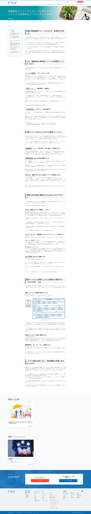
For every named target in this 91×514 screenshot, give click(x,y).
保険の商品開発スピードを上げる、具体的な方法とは (15, 34)
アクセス (71, 1)
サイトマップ (25, 512)
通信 (43, 497)
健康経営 (78, 494)
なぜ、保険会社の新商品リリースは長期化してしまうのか (15, 37)
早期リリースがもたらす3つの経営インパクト (15, 41)
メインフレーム (52, 506)
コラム (54, 4)
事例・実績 (50, 4)
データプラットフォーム (53, 503)
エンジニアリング (45, 500)
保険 (9, 26)
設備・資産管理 (52, 497)
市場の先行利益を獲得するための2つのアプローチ (15, 44)
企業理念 (64, 497)
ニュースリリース (72, 4)
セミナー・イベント (64, 4)
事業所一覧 (72, 497)
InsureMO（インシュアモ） (46, 287)
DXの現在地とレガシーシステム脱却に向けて (49, 124)
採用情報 (68, 1)
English (75, 1)
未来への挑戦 (27, 491)
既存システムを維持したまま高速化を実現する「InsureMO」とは (15, 48)
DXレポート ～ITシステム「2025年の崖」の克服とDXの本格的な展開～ (44, 123)
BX (34, 494)
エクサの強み (73, 494)
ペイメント (44, 494)
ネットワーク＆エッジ (53, 505)
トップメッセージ (65, 494)
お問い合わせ (80, 1)
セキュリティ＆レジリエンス (54, 500)
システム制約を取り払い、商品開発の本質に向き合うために (15, 52)
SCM (51, 494)
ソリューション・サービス (41, 4)
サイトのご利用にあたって (19, 512)
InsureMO (61, 266)
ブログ (77, 4)
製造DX (35, 497)
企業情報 (80, 4)
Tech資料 (58, 4)
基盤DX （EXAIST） (37, 500)
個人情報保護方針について (11, 512)
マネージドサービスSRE (53, 508)
